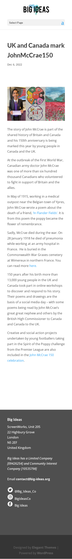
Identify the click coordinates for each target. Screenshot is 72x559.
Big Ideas (20, 505)
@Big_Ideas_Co (24, 491)
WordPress (45, 553)
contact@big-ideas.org (33, 479)
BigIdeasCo (22, 499)
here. (33, 266)
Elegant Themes (44, 547)
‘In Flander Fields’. (46, 213)
